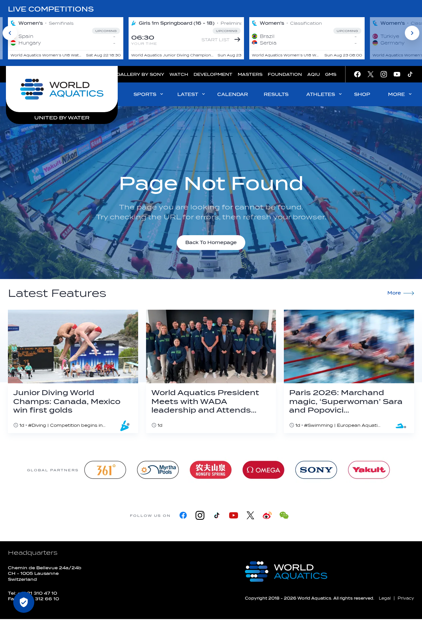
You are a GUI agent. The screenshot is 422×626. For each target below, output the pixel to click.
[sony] (316, 470)
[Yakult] (369, 470)
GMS (330, 74)
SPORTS (145, 94)
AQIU (313, 74)
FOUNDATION (285, 74)
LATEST (187, 94)
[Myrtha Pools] (158, 470)
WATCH (178, 74)
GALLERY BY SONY (140, 74)
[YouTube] (233, 515)
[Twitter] (250, 515)
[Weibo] (267, 515)
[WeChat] (284, 515)
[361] (105, 470)
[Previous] (10, 33)
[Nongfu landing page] (211, 470)
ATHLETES (320, 94)
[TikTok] (216, 515)
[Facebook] (183, 515)
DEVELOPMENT (213, 74)
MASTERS (250, 74)
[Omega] (263, 470)
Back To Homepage (211, 242)
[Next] (412, 33)
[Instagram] (200, 515)
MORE (396, 94)
